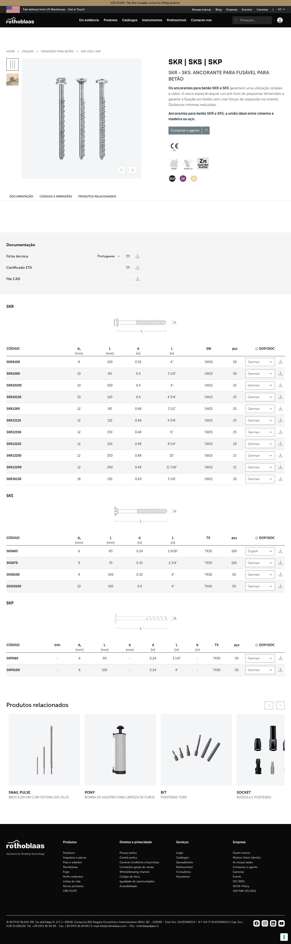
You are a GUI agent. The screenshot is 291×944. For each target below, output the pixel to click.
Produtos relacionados (97, 196)
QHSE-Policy (241, 886)
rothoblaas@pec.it (147, 926)
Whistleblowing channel (134, 871)
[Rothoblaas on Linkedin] (265, 923)
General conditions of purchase (139, 862)
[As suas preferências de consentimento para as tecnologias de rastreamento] (284, 937)
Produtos (110, 20)
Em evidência (89, 20)
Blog (219, 9)
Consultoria (183, 871)
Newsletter (183, 876)
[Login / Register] (280, 20)
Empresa (231, 9)
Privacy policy (128, 852)
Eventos (247, 9)
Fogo (66, 871)
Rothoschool (184, 867)
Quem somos (241, 852)
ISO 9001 (239, 881)
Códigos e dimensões (56, 196)
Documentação (21, 196)
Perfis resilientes (73, 876)
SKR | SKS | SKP (91, 51)
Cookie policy (128, 857)
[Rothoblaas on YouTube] (281, 923)
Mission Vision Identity (247, 857)
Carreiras (262, 9)
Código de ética (130, 876)
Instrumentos (152, 20)
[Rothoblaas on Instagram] (273, 923)
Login (179, 852)
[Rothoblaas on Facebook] (256, 923)
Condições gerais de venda (137, 867)
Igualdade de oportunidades (137, 881)
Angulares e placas (74, 857)
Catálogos (182, 857)
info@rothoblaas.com (113, 926)
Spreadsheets (184, 862)
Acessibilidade (128, 886)
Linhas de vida (71, 881)
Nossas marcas (201, 9)
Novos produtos (73, 886)
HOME (10, 51)
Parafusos (69, 852)
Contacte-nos (201, 20)
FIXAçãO (28, 51)
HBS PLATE (70, 890)
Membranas (70, 867)
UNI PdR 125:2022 (244, 890)
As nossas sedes (243, 862)
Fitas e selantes (72, 862)
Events (237, 876)
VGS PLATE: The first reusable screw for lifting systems (145, 2)
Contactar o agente (245, 867)
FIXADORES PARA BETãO (57, 51)
